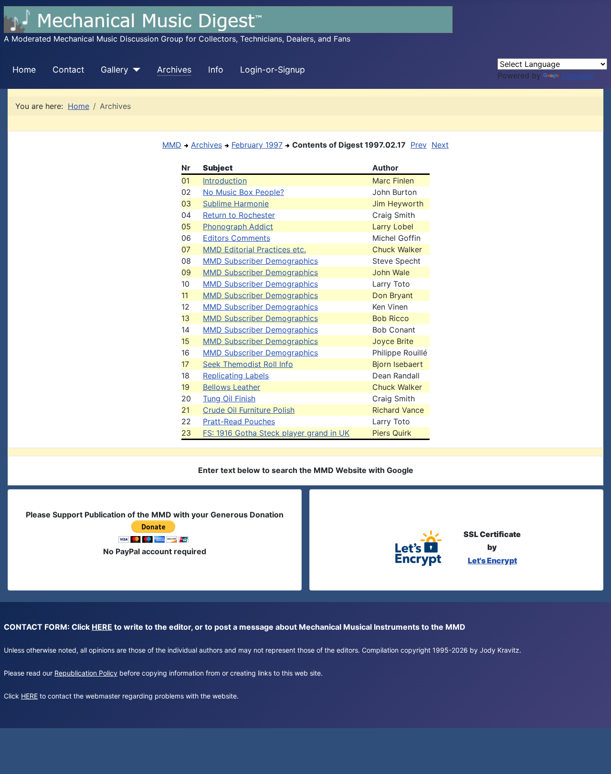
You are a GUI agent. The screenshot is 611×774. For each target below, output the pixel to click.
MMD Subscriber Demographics (260, 261)
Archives (174, 69)
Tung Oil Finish (229, 398)
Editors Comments (236, 238)
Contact (68, 69)
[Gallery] (134, 70)
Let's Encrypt (492, 560)
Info (215, 69)
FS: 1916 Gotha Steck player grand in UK (276, 433)
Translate (577, 75)
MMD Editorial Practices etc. (254, 249)
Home (24, 69)
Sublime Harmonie (236, 203)
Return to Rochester (239, 215)
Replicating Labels (236, 375)
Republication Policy (85, 673)
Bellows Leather (231, 387)
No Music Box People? (243, 192)
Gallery (114, 69)
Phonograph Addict (238, 226)
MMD (171, 145)
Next (440, 145)
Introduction (225, 180)
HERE (102, 627)
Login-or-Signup (272, 69)
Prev (419, 145)
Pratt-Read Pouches (239, 421)
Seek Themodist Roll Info (248, 364)
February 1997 (257, 145)
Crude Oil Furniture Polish (249, 410)
